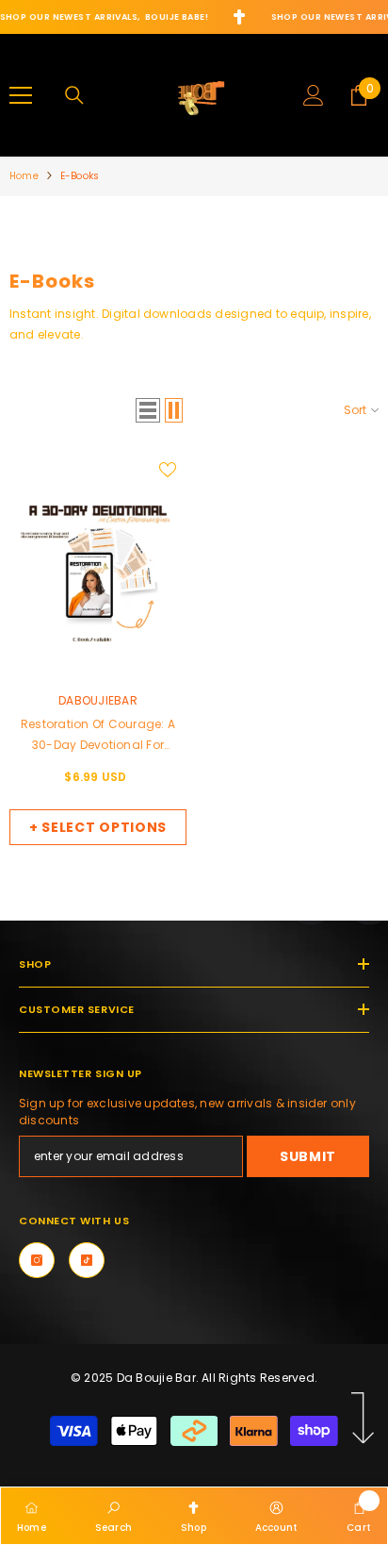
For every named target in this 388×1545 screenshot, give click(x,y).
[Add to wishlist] (168, 470)
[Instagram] (37, 1260)
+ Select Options (98, 827)
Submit (308, 1156)
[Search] (74, 95)
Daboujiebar (97, 700)
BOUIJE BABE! (176, 17)
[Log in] (313, 95)
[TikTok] (87, 1260)
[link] (113, 1514)
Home (24, 176)
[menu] (20, 95)
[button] (148, 410)
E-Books (79, 176)
